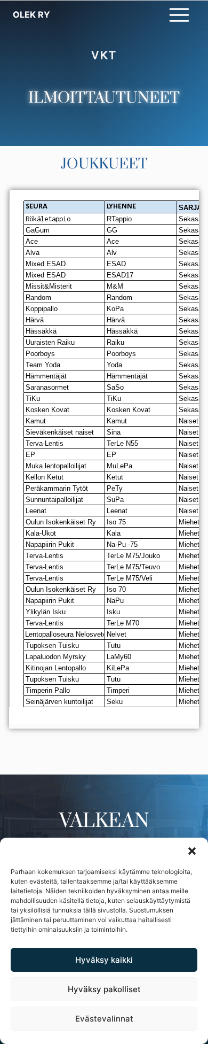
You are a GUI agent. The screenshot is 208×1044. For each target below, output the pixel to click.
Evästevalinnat (104, 1019)
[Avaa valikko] (179, 14)
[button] (192, 851)
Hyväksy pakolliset (104, 989)
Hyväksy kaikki (104, 960)
